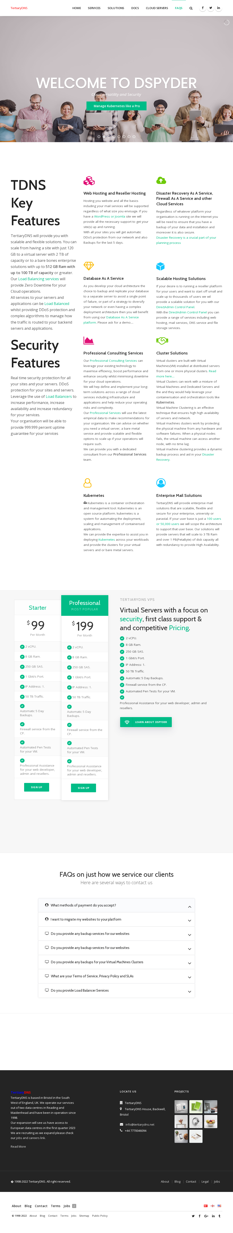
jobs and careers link (30, 1138)
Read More (18, 1146)
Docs (135, 8)
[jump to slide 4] (114, 136)
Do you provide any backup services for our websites (89, 934)
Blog (177, 1181)
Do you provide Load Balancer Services (79, 990)
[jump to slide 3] (109, 136)
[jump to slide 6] (124, 136)
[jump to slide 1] (99, 136)
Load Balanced (56, 303)
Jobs (217, 1181)
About (165, 1181)
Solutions (116, 8)
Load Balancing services (38, 278)
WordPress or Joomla (109, 216)
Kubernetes (107, 539)
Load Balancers (59, 396)
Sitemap (84, 1215)
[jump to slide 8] (134, 136)
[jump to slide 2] (104, 136)
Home (76, 8)
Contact (191, 1181)
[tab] (116, 905)
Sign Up (36, 787)
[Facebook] (202, 8)
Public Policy (100, 1215)
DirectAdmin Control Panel (175, 307)
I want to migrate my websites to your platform (85, 919)
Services (94, 8)
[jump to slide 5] (119, 136)
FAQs (178, 8)
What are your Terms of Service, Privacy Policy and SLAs (92, 976)
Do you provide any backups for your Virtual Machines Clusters (96, 962)
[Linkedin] (218, 8)
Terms (55, 1206)
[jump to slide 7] (129, 136)
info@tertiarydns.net (140, 1124)
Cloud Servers (157, 8)
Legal (205, 1181)
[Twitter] (210, 8)
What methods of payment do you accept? (83, 905)
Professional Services (105, 413)
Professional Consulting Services (113, 361)
